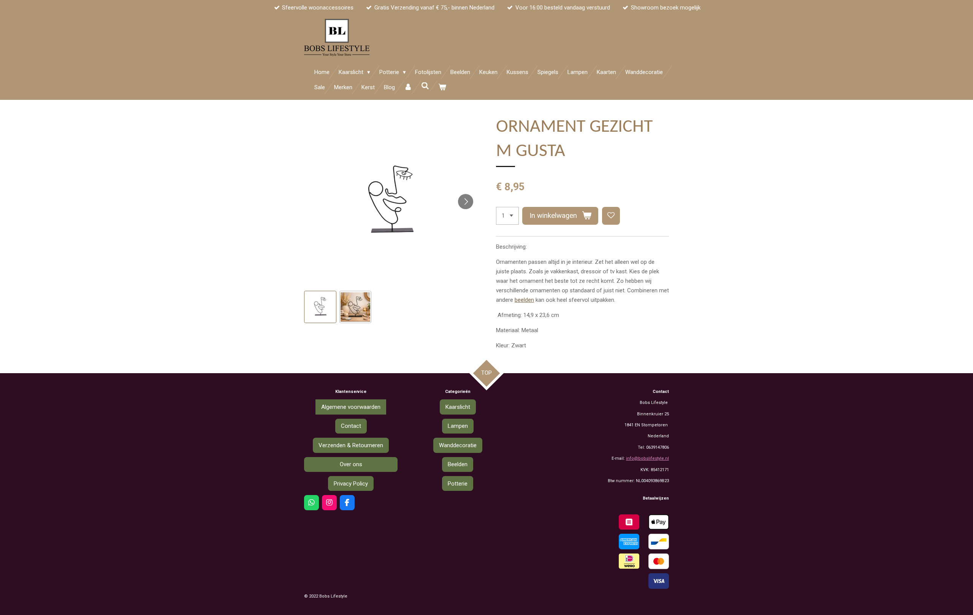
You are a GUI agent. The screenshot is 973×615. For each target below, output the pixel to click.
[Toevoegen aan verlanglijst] (611, 216)
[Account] (408, 87)
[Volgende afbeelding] (465, 201)
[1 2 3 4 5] (507, 216)
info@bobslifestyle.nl (647, 458)
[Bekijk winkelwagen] (442, 87)
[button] (320, 307)
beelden (524, 299)
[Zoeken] (425, 86)
